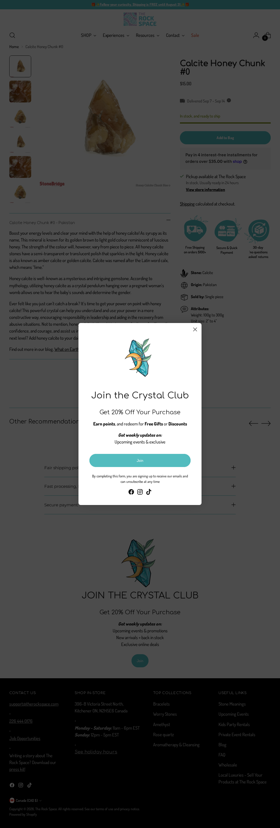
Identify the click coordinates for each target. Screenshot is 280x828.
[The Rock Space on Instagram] (140, 493)
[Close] (195, 329)
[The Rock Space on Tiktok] (148, 493)
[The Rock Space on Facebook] (131, 493)
